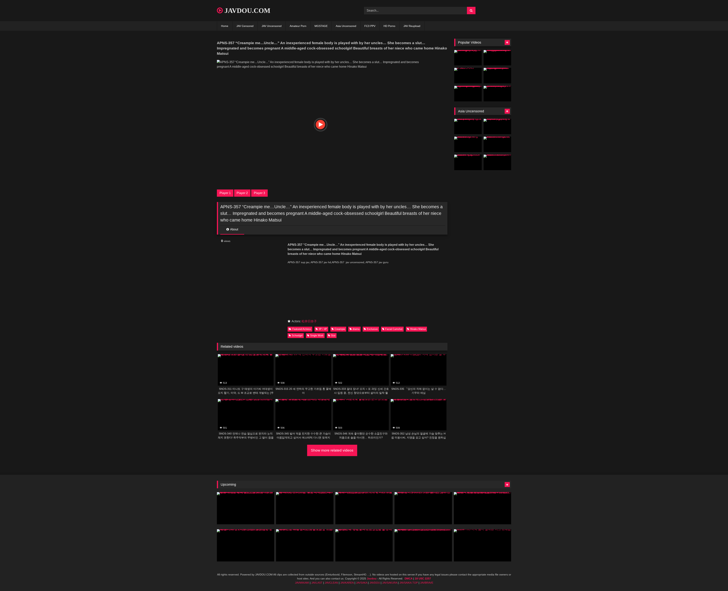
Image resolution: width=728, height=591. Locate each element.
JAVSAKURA (389, 582)
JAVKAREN (347, 582)
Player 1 (225, 193)
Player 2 (242, 193)
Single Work (316, 335)
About (234, 229)
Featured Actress (301, 329)
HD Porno (389, 25)
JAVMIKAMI (302, 582)
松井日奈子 (309, 321)
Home (224, 25)
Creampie (340, 329)
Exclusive (372, 329)
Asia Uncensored (346, 25)
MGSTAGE (321, 25)
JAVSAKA (361, 582)
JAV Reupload (411, 25)
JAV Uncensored (272, 25)
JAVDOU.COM (246, 10)
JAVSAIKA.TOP (408, 582)
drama (356, 329)
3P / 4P (323, 329)
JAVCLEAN (331, 582)
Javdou (372, 578)
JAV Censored (244, 25)
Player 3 (259, 193)
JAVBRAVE (426, 582)
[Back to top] (716, 579)
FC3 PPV (369, 25)
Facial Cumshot (393, 329)
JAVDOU (374, 582)
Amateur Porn (298, 25)
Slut (333, 335)
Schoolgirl (297, 335)
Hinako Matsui (418, 329)
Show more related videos (332, 450)
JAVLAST (316, 582)
